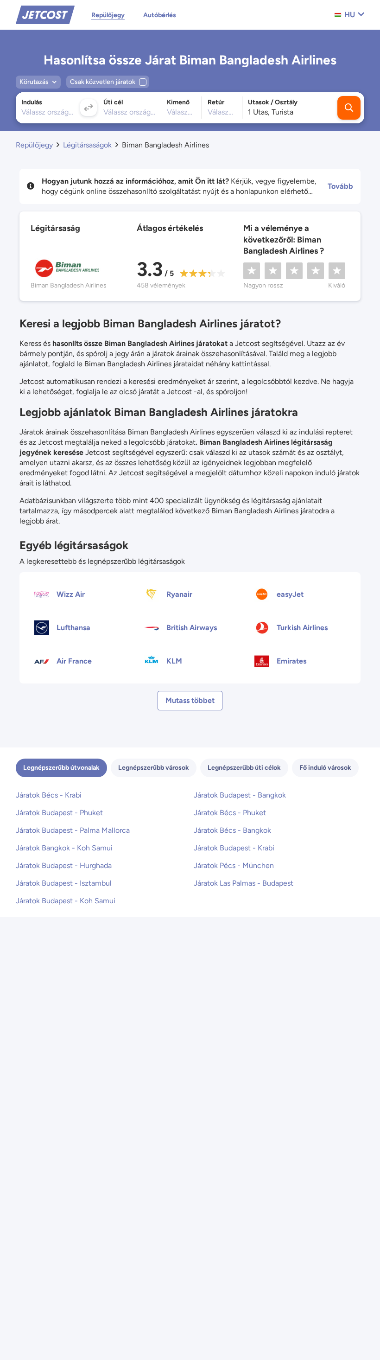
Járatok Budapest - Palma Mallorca (73, 830)
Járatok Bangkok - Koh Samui (64, 847)
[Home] (45, 14)
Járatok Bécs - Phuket (230, 812)
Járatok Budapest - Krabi (234, 847)
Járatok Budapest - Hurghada (64, 865)
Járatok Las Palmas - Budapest (243, 883)
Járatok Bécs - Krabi (49, 795)
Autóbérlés (159, 15)
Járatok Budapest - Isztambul (64, 883)
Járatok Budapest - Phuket (59, 812)
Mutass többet (190, 700)
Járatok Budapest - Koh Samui (65, 900)
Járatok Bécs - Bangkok (232, 830)
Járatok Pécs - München (234, 865)
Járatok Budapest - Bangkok (240, 795)
